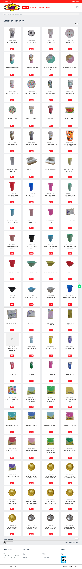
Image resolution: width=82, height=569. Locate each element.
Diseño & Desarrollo (67, 566)
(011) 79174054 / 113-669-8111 (12, 555)
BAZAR (24, 554)
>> (11, 542)
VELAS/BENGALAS (45, 557)
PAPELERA (44, 554)
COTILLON (25, 555)
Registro (77, 1)
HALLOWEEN (44, 553)
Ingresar (62, 553)
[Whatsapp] (79, 286)
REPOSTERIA (44, 555)
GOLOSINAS (25, 557)
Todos (24, 553)
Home (5, 14)
